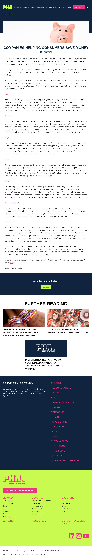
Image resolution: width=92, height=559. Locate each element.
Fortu (7, 181)
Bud (6, 94)
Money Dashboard (12, 203)
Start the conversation (20, 490)
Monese (8, 116)
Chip (7, 159)
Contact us (46, 287)
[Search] (87, 7)
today (12, 263)
